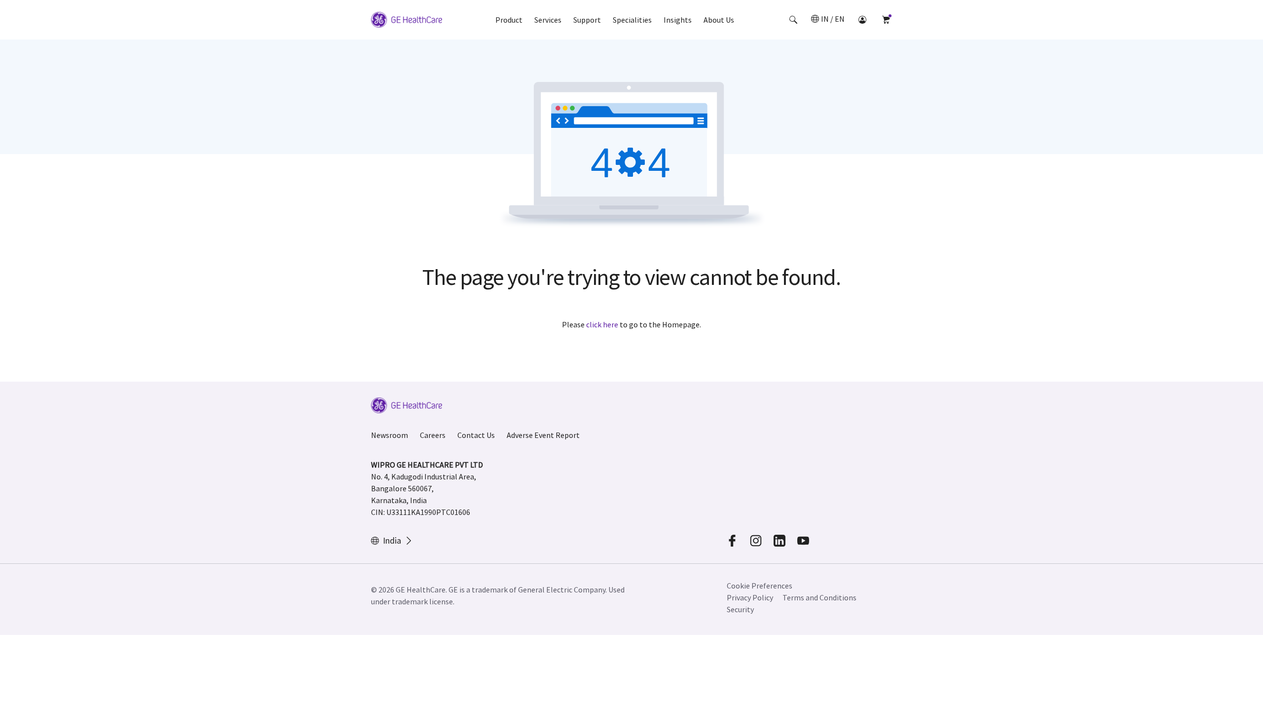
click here (602, 324)
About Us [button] (719, 20)
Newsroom (389, 435)
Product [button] (508, 20)
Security (740, 609)
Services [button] (547, 20)
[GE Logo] (406, 21)
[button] (793, 20)
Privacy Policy (750, 597)
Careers (433, 435)
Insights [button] (678, 20)
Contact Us (476, 435)
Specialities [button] (632, 20)
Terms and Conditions (819, 597)
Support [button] (587, 20)
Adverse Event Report (543, 435)
